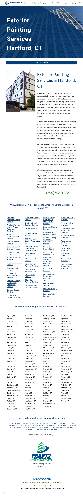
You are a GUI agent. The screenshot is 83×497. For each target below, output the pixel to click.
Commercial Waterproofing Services (12, 275)
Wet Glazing (65, 253)
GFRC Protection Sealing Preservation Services (32, 241)
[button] (80, 3)
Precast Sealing (49, 283)
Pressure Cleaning (50, 289)
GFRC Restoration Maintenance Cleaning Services (32, 248)
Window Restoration (68, 259)
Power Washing (49, 269)
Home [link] (64, 3)
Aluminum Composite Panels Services (13, 220)
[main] (29, 32)
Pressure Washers (50, 294)
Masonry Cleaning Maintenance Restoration (50, 240)
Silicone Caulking (67, 223)
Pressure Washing (68, 218)
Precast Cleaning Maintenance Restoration (49, 276)
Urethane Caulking (68, 235)
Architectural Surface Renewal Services (13, 236)
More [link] (72, 3)
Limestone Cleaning (50, 227)
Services (46, 229)
